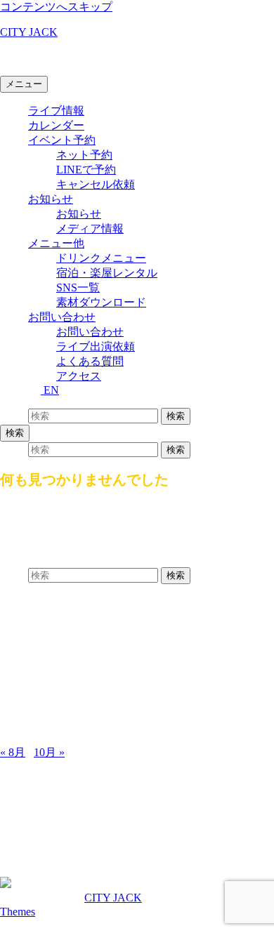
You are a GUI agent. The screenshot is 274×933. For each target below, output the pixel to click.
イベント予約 (62, 140)
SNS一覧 (78, 287)
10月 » (49, 752)
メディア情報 (90, 228)
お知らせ (50, 199)
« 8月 (12, 752)
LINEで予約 (86, 170)
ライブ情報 (56, 111)
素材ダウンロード (101, 302)
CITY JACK (29, 32)
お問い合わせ (62, 317)
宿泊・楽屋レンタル (106, 273)
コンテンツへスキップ (56, 7)
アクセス (78, 376)
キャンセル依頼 (95, 184)
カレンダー (56, 125)
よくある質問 (90, 361)
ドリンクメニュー (101, 258)
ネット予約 (84, 155)
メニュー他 (56, 243)
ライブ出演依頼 (95, 346)
